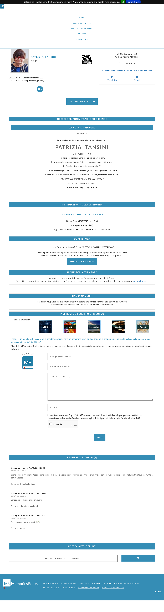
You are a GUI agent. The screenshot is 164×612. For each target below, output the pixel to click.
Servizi (82, 32)
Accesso (158, 591)
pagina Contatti (140, 281)
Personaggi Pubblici (82, 26)
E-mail (137, 80)
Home (82, 16)
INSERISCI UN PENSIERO (82, 102)
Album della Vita (82, 21)
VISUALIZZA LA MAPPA (82, 261)
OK (123, 2)
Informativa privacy (113, 588)
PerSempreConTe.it (88, 588)
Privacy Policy (133, 2)
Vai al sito (112, 80)
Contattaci (82, 37)
